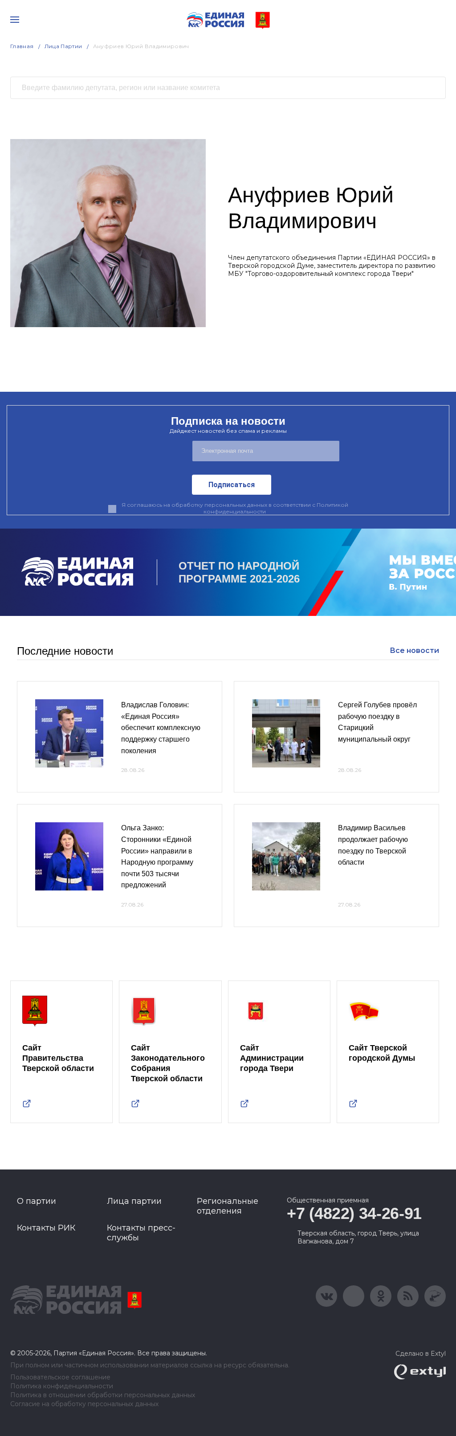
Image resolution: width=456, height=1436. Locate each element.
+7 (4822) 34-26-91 (354, 1213)
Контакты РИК (46, 1228)
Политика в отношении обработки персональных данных (102, 1395)
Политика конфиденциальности (61, 1386)
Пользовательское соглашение (60, 1377)
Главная (22, 46)
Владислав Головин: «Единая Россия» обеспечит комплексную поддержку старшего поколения (160, 727)
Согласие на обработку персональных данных (84, 1404)
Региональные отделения (227, 1206)
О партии (36, 1201)
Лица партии (134, 1201)
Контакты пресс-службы (141, 1233)
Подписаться (231, 484)
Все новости (414, 650)
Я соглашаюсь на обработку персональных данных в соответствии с (235, 508)
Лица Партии (63, 46)
